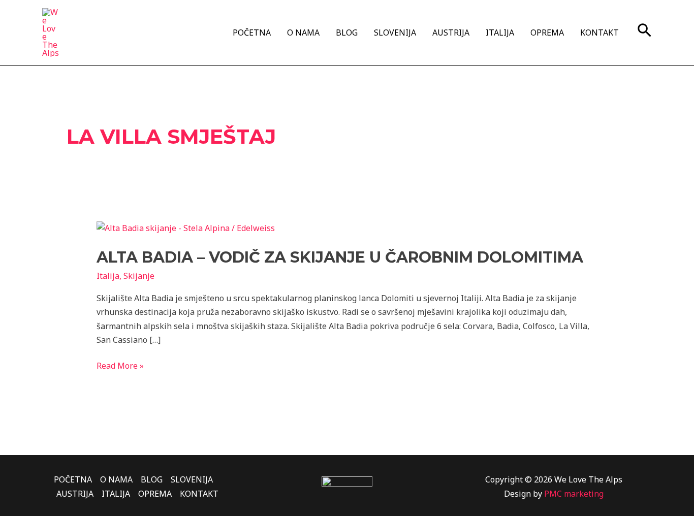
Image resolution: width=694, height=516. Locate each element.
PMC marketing (574, 493)
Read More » (120, 365)
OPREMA (547, 32)
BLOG (347, 32)
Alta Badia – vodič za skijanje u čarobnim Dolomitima (340, 257)
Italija (108, 275)
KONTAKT (599, 32)
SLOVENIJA (395, 32)
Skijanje (138, 275)
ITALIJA (500, 32)
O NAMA (303, 32)
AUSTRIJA (450, 32)
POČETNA (252, 32)
